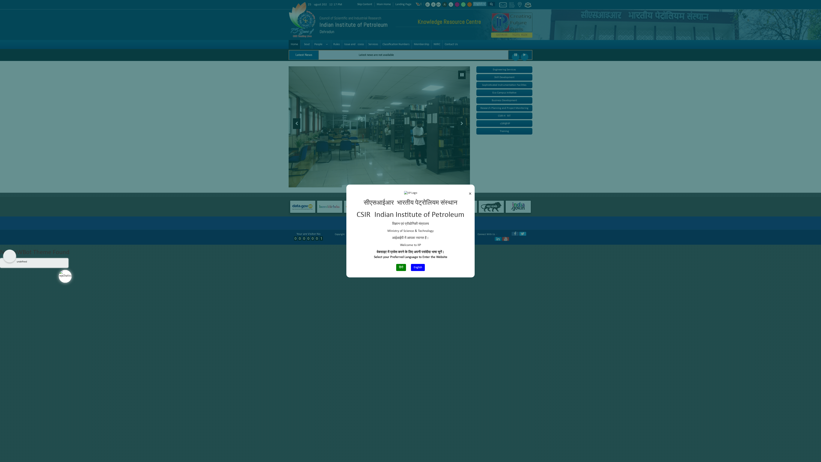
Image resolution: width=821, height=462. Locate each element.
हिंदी (401, 267)
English (418, 267)
